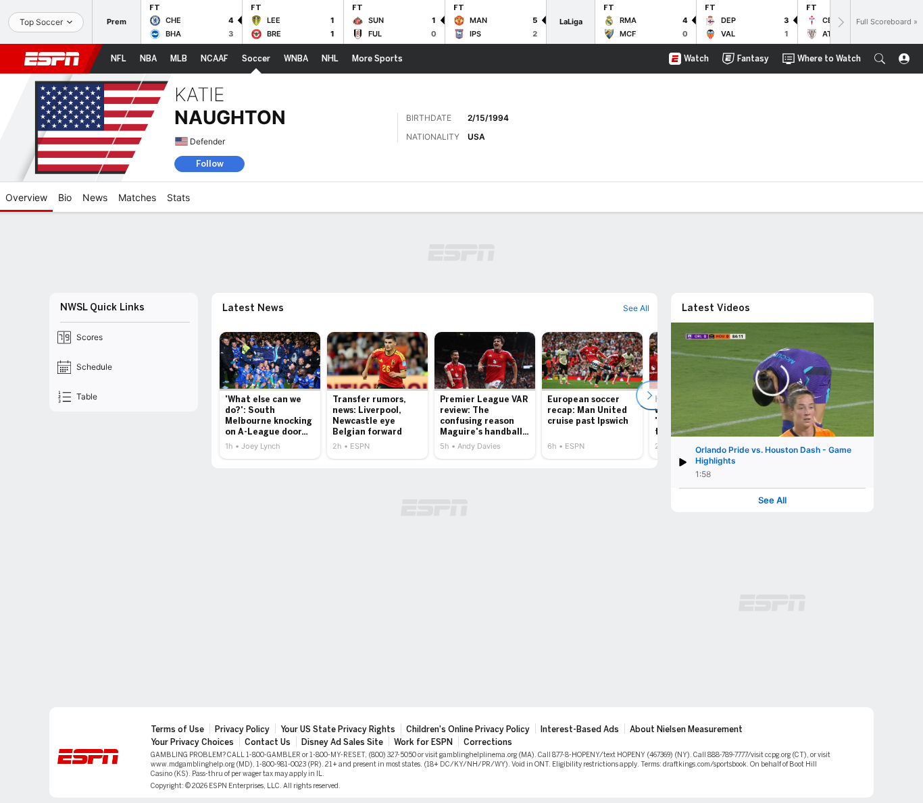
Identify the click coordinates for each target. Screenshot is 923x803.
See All (772, 500)
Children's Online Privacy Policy (468, 729)
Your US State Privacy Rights (337, 729)
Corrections (488, 742)
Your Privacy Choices (192, 742)
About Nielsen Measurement (686, 729)
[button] (879, 58)
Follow (210, 164)
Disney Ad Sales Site (342, 742)
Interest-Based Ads (580, 729)
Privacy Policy (242, 729)
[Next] (840, 22)
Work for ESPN (423, 742)
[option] (270, 395)
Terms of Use (177, 729)
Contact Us (268, 742)
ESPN (52, 59)
